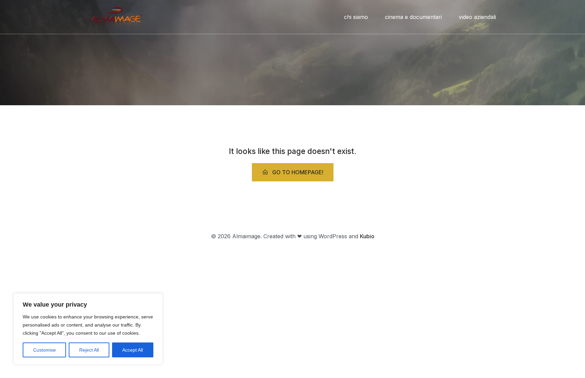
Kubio (367, 236)
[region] (88, 328)
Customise (44, 350)
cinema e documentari (413, 17)
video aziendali (477, 17)
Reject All (89, 350)
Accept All (132, 350)
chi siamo (356, 17)
